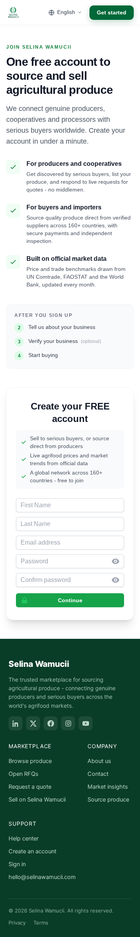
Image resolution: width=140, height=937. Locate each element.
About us (99, 761)
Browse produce (30, 761)
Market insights (108, 786)
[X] (33, 723)
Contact (98, 773)
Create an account (32, 851)
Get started (111, 12)
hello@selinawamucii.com (42, 877)
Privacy (17, 922)
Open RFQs (23, 773)
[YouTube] (86, 723)
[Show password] (118, 561)
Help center (23, 838)
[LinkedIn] (16, 723)
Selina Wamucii (39, 664)
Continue (70, 600)
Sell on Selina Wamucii (37, 799)
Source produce (108, 799)
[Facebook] (51, 723)
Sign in (17, 864)
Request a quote (30, 786)
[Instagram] (68, 723)
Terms (40, 922)
